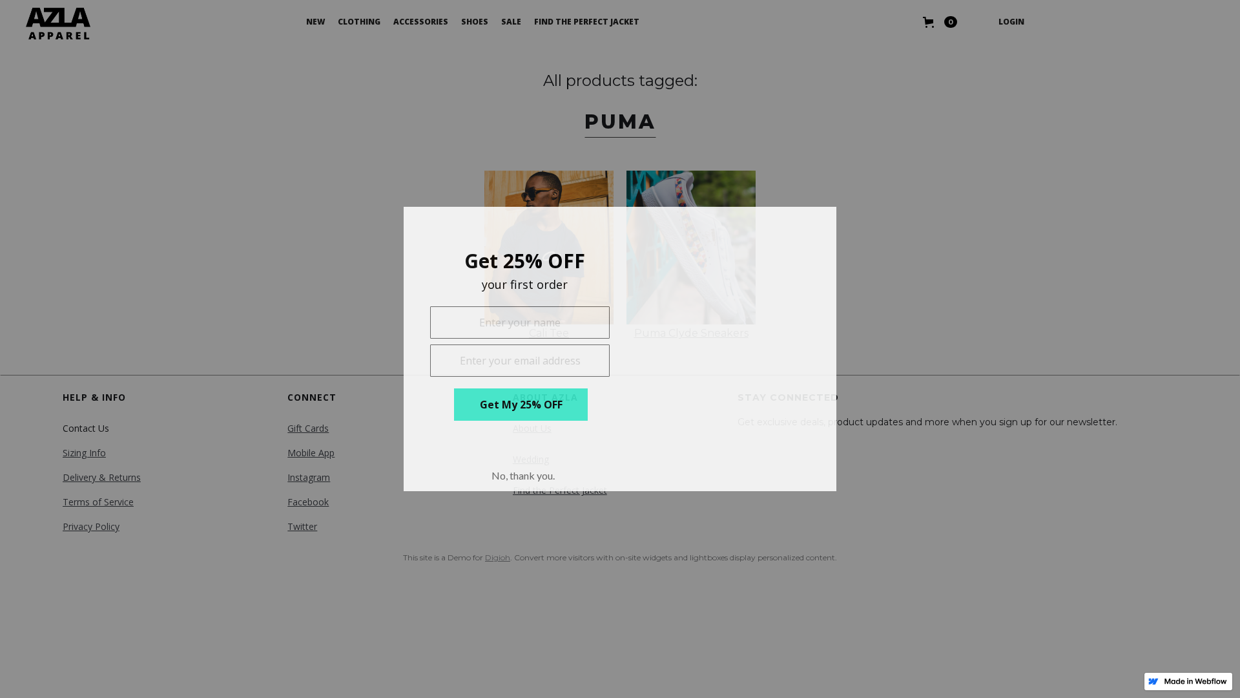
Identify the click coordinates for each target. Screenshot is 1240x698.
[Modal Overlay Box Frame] (620, 349)
